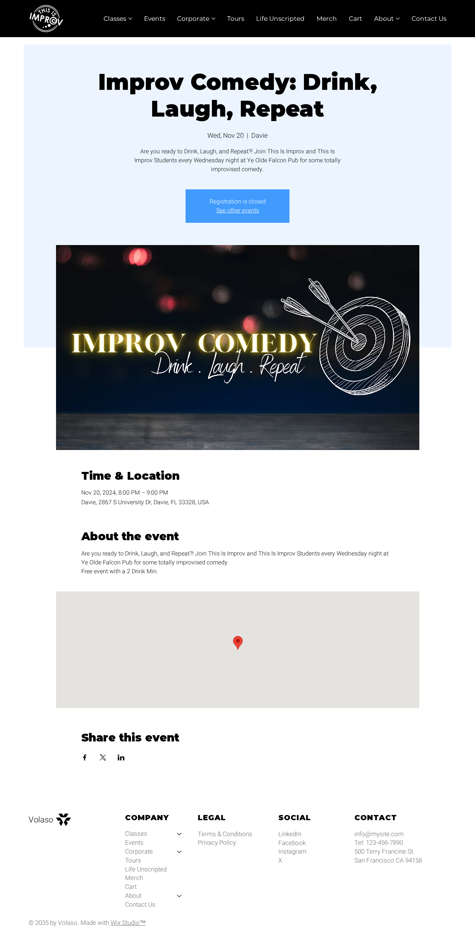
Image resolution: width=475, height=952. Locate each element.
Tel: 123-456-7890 (378, 842)
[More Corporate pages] (213, 18)
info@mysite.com (379, 834)
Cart (131, 887)
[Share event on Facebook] (84, 757)
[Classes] (179, 833)
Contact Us (140, 904)
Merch (134, 878)
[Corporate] (179, 851)
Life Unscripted (146, 869)
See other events (237, 210)
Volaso (41, 820)
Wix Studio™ (128, 922)
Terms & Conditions (225, 834)
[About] (179, 895)
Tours (133, 860)
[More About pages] (398, 18)
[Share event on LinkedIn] (121, 757)
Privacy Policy (217, 842)
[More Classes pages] (130, 18)
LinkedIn (289, 834)
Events (134, 842)
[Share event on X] (103, 757)
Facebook (292, 843)
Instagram (292, 851)
